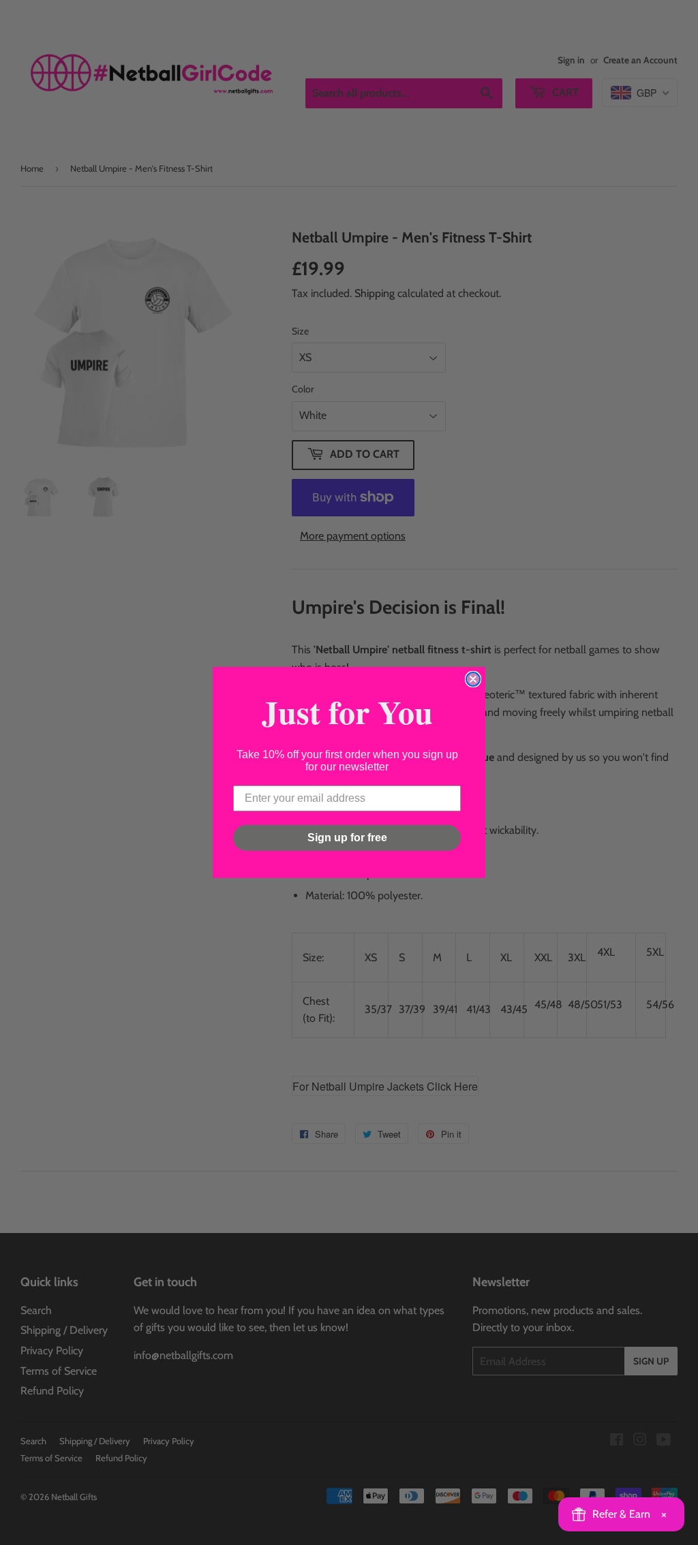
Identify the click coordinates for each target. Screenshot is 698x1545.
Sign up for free (347, 837)
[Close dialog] (473, 679)
